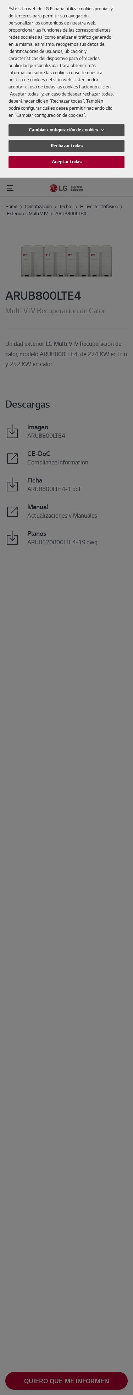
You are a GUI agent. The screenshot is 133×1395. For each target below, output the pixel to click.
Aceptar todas (67, 161)
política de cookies (27, 79)
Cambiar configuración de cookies (64, 129)
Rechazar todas (67, 145)
